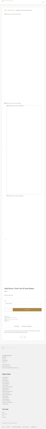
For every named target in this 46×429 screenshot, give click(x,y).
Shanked (16, 319)
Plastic (12, 319)
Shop (3, 412)
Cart (3, 415)
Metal (8, 319)
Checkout (4, 417)
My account (4, 413)
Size (5, 300)
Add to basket (27, 309)
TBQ (8, 320)
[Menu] (43, 2)
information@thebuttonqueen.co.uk (12, 367)
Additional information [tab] (27, 326)
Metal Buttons (13, 317)
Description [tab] (16, 326)
